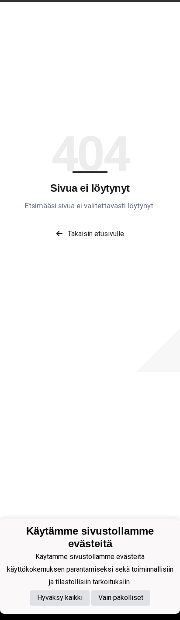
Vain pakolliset (120, 597)
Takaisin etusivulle (95, 234)
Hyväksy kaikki (60, 597)
